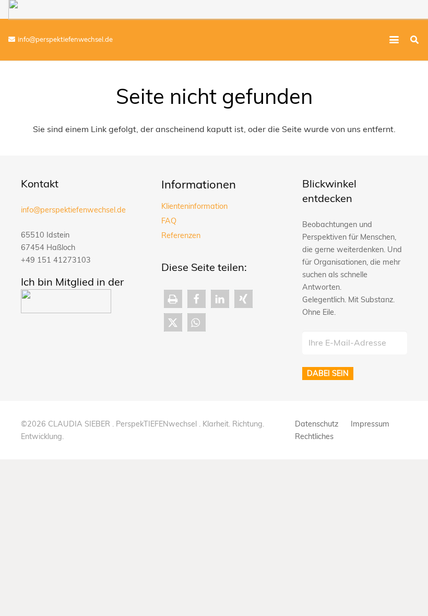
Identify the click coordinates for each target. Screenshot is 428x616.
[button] (394, 39)
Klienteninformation (194, 206)
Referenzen (180, 235)
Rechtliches (314, 436)
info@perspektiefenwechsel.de (73, 210)
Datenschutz (316, 424)
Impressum (370, 424)
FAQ (168, 221)
